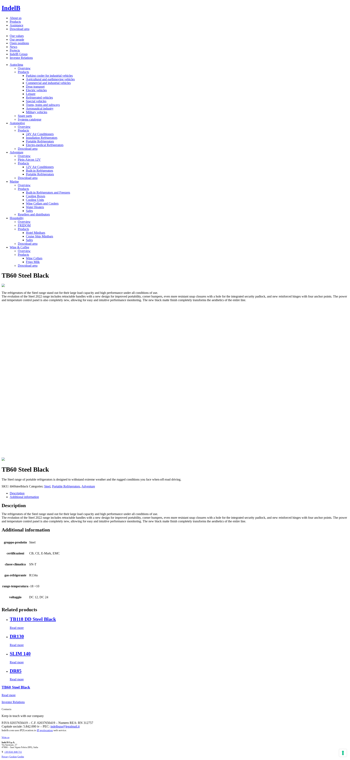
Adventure (16, 152)
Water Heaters (35, 207)
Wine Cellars (34, 258)
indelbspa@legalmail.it (65, 726)
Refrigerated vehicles (39, 97)
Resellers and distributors (34, 214)
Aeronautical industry (39, 108)
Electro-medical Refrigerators (44, 145)
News (13, 47)
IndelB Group (19, 54)
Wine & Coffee (19, 247)
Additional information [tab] (24, 497)
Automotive (17, 123)
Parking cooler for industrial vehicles (49, 75)
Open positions (19, 43)
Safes (29, 210)
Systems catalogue (29, 119)
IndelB (11, 8)
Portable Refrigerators (40, 141)
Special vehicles (36, 101)
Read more (17, 628)
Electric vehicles (36, 90)
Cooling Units (35, 200)
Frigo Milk (33, 262)
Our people (17, 39)
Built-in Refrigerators (39, 170)
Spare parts (25, 116)
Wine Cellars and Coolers (42, 203)
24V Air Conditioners (40, 134)
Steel (47, 486)
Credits (20, 756)
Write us (5, 737)
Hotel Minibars (35, 232)
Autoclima (16, 64)
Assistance (16, 25)
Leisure (30, 94)
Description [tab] (17, 493)
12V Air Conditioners (40, 167)
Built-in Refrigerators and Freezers (48, 192)
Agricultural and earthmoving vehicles (50, 79)
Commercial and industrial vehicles (48, 83)
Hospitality (17, 218)
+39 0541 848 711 (13, 752)
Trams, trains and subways (43, 105)
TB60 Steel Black (16, 687)
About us (15, 18)
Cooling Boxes (35, 196)
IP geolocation (45, 730)
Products (15, 21)
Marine (14, 181)
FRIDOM (24, 225)
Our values (17, 36)
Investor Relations (21, 57)
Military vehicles (36, 112)
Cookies (13, 756)
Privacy (5, 756)
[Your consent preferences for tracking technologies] (343, 753)
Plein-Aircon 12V (29, 159)
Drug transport (35, 86)
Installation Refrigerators (41, 137)
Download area (19, 29)
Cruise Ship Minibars (39, 236)
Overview (24, 68)
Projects (15, 50)
